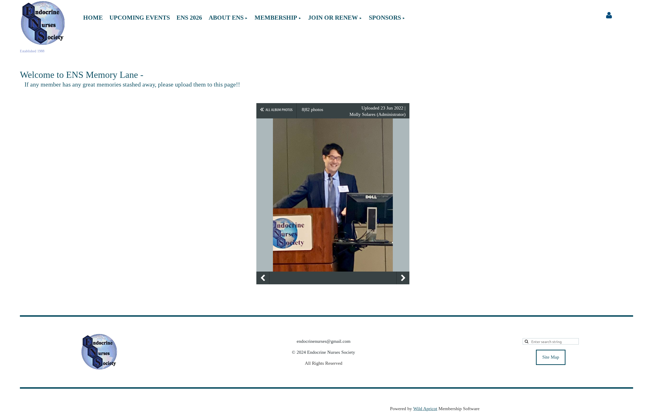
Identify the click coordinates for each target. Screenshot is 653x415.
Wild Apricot (425, 408)
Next (403, 278)
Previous (262, 278)
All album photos (279, 109)
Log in (608, 15)
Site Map (550, 357)
